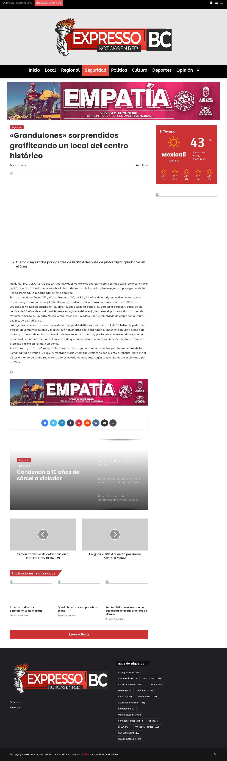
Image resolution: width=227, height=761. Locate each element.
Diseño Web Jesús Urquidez (102, 754)
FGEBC (125, 690)
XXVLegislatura (129, 739)
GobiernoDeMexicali (131, 702)
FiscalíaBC (145, 690)
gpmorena (126, 709)
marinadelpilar (129, 715)
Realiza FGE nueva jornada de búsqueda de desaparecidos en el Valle (126, 611)
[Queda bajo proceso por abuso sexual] (79, 592)
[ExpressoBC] (113, 37)
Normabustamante (130, 721)
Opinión (184, 70)
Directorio (15, 702)
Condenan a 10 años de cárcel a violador (48, 474)
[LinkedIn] (61, 423)
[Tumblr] (70, 423)
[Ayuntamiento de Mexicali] (113, 100)
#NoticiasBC (152, 678)
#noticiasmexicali (130, 684)
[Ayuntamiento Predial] (79, 392)
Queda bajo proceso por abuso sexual (78, 609)
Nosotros (15, 707)
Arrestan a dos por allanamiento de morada (26, 609)
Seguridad (95, 70)
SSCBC (124, 727)
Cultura (139, 70)
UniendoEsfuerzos (147, 727)
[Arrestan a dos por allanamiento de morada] (31, 592)
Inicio (34, 70)
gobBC (125, 696)
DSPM (154, 684)
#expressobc (128, 678)
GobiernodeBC (147, 696)
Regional (70, 70)
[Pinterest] (78, 423)
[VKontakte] (95, 423)
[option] (79, 474)
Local (50, 70)
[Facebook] (44, 423)
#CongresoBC (128, 672)
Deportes (161, 70)
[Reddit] (87, 423)
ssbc (153, 721)
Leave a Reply (79, 634)
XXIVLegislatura (129, 733)
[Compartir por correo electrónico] (104, 423)
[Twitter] (53, 423)
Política (119, 70)
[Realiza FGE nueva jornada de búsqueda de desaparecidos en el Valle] (127, 592)
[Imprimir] (113, 423)
